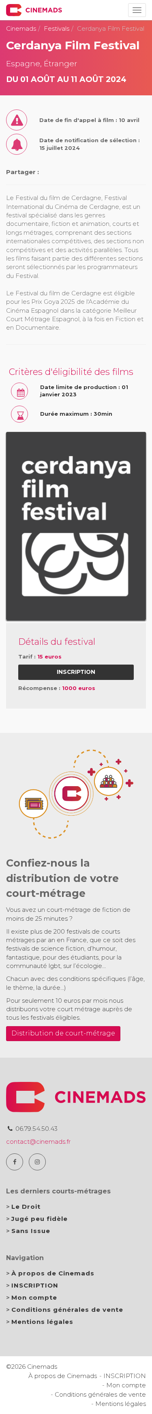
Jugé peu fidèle (39, 1219)
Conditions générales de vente (67, 1309)
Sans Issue (30, 1231)
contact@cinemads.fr (38, 1141)
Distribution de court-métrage (63, 1033)
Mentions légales (42, 1322)
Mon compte (34, 1297)
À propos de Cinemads (52, 1273)
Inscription (76, 672)
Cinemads (21, 28)
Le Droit (26, 1206)
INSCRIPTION (34, 1285)
